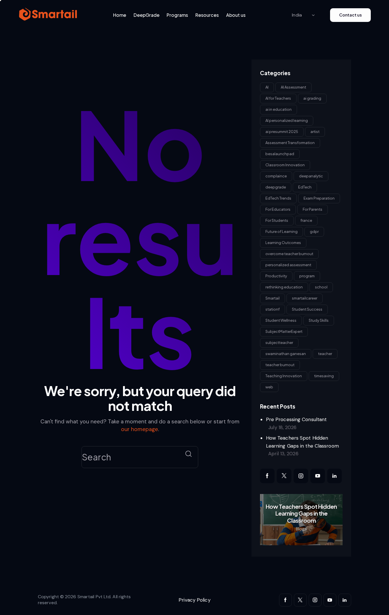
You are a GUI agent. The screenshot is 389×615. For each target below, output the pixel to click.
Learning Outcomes (283, 242)
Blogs (301, 529)
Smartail (272, 298)
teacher (325, 353)
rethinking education (284, 286)
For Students (276, 220)
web (269, 386)
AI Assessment (293, 87)
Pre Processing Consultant (296, 419)
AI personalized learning (286, 120)
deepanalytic (311, 175)
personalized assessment (288, 264)
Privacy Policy (194, 600)
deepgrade (275, 186)
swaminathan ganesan (285, 353)
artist (315, 131)
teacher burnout (279, 364)
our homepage (139, 429)
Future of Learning (281, 231)
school (321, 286)
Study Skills (319, 320)
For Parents (312, 209)
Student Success (307, 309)
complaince (276, 175)
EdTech (305, 186)
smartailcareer (304, 298)
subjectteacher (279, 342)
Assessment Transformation (290, 142)
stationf (272, 309)
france (306, 220)
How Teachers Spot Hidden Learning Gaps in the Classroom (301, 513)
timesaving (324, 375)
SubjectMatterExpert (283, 331)
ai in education (278, 109)
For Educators (277, 209)
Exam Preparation (319, 198)
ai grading (312, 98)
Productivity (276, 275)
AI (267, 87)
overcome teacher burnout (289, 253)
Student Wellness (280, 320)
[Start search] (188, 454)
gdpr (314, 231)
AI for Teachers (278, 98)
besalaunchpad (279, 153)
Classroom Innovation (285, 164)
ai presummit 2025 (281, 131)
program (307, 275)
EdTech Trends (278, 198)
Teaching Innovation (283, 375)
